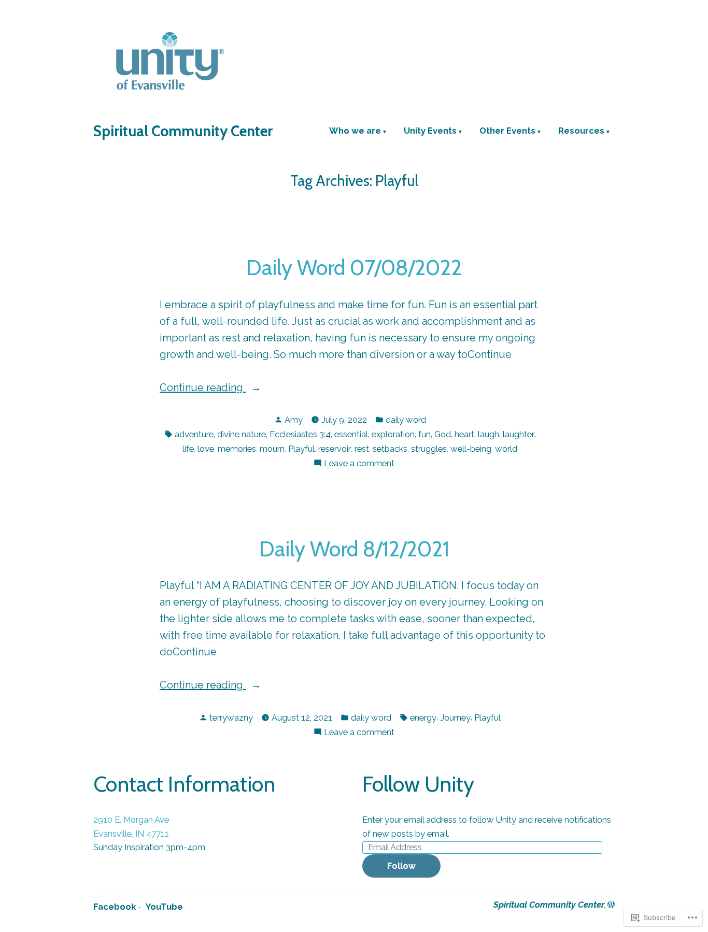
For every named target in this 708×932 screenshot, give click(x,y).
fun (424, 434)
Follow (401, 866)
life (188, 448)
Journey (455, 717)
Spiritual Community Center (183, 131)
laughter (518, 434)
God (442, 434)
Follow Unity (418, 784)
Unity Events (430, 131)
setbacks (390, 448)
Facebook (114, 906)
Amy (294, 419)
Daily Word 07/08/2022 (354, 267)
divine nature (241, 434)
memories (237, 448)
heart (464, 434)
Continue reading (203, 388)
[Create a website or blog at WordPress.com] (611, 904)
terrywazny (231, 717)
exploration (393, 434)
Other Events (507, 131)
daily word (406, 419)
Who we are (355, 131)
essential (351, 434)
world (506, 448)
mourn (272, 448)
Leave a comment (359, 463)
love (205, 448)
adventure (194, 434)
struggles (429, 448)
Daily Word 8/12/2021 (354, 549)
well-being (470, 448)
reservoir (334, 448)
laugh (488, 434)
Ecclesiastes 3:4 (300, 434)
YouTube (164, 906)
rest (362, 448)
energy (423, 717)
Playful (301, 448)
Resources (581, 131)
